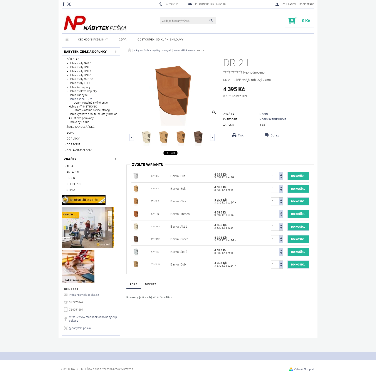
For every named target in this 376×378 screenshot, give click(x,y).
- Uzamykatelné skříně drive (90, 102)
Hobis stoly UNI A (80, 71)
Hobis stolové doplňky (83, 91)
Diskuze (150, 284)
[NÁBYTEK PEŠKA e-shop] (95, 23)
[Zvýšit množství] (281, 174)
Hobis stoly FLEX (80, 83)
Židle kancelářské (80, 126)
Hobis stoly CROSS (81, 79)
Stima (71, 190)
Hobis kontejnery (79, 87)
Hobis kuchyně (78, 95)
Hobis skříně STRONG (83, 106)
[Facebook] (64, 4)
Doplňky (73, 138)
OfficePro (74, 184)
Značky (70, 159)
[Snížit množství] (281, 178)
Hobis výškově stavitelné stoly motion (93, 114)
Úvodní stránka (67, 39)
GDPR (122, 39)
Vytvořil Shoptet (304, 369)
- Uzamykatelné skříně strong (91, 110)
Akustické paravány (81, 118)
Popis (133, 284)
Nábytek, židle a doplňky (85, 51)
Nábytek (73, 58)
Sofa (70, 132)
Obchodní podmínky (93, 39)
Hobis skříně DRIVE (81, 99)
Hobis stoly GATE (80, 63)
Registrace (306, 4)
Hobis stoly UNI (79, 67)
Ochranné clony (79, 150)
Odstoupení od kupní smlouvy (161, 39)
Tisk (240, 135)
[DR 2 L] (135, 176)
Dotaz (274, 135)
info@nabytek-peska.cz (84, 294)
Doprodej (74, 144)
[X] (71, 4)
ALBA (70, 166)
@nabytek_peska (80, 328)
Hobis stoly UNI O (80, 75)
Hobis (71, 178)
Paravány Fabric (79, 122)
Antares (73, 172)
